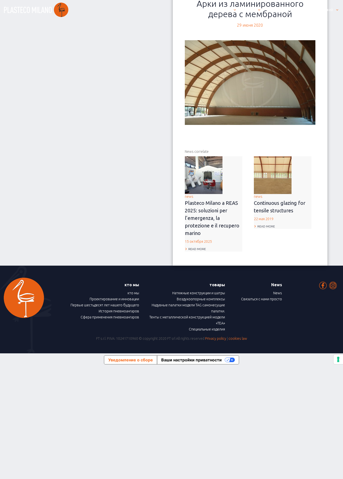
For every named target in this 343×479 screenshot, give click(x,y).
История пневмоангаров (119, 311)
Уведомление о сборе (130, 359)
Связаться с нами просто (261, 299)
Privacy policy (215, 339)
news (212, 219)
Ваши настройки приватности (191, 359)
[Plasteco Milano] (36, 10)
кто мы (133, 293)
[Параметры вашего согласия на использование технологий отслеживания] (338, 359)
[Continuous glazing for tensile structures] (273, 174)
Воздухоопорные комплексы (201, 299)
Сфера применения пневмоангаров (110, 317)
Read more (197, 249)
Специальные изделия (207, 329)
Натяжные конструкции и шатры (198, 293)
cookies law (237, 339)
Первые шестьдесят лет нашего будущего (105, 305)
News (277, 293)
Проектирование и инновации (114, 299)
